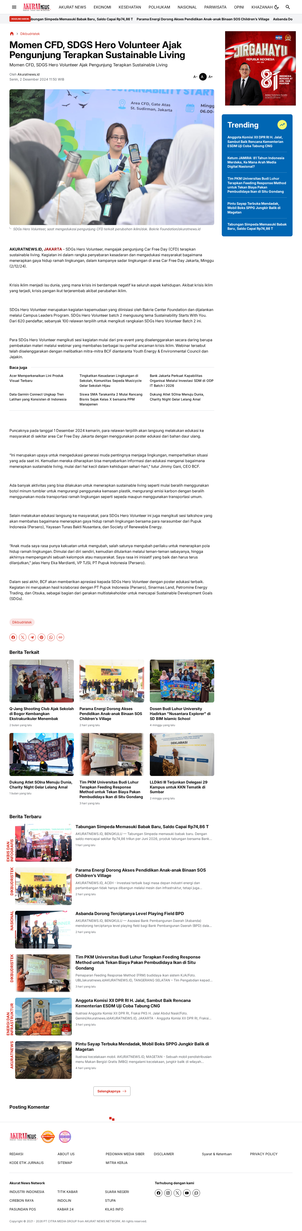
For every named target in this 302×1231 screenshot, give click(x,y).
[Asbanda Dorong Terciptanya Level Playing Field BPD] (43, 930)
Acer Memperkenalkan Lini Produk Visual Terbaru (36, 378)
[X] (22, 637)
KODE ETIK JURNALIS (26, 1163)
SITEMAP (65, 1163)
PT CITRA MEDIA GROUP (60, 1221)
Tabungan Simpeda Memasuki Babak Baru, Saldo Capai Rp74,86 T (142, 826)
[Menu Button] (14, 7)
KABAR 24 (65, 1209)
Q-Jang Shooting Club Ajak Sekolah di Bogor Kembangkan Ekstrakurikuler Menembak (41, 713)
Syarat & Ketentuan (217, 1154)
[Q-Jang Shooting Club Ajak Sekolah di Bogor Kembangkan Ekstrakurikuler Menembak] (41, 681)
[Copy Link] (60, 637)
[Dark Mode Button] (276, 7)
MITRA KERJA (117, 1163)
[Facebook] (13, 637)
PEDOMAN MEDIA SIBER (125, 1154)
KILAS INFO (114, 1209)
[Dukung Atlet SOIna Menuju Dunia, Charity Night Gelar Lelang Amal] (41, 754)
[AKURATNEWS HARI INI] (37, 7)
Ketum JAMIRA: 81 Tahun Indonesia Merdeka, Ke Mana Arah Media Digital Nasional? (255, 162)
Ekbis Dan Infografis (10, 850)
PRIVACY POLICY (264, 1154)
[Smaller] (195, 77)
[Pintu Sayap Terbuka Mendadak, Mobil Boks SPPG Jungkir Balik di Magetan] (43, 1060)
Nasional (12, 920)
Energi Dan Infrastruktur (10, 1019)
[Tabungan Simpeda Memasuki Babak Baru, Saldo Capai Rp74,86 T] (43, 843)
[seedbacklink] (48, 1137)
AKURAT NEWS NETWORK (102, 1221)
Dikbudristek (22, 622)
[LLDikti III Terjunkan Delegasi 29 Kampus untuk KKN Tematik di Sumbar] (182, 754)
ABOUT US (66, 1154)
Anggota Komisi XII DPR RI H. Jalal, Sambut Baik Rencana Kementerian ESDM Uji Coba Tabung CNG (133, 1003)
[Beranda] (11, 33)
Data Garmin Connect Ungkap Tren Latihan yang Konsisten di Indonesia (38, 396)
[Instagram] (168, 1193)
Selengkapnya (108, 1091)
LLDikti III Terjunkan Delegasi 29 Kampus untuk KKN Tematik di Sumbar (178, 787)
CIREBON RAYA (21, 1200)
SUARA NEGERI (117, 1192)
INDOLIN (64, 1200)
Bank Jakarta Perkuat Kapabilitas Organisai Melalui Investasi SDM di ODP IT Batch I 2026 (182, 381)
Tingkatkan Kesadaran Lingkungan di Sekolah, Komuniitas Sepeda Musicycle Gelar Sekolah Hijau (111, 381)
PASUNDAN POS (22, 1209)
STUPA (110, 1200)
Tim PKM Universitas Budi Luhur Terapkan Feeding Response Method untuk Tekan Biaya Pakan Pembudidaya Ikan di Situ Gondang (111, 789)
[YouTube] (187, 1193)
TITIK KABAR (67, 1192)
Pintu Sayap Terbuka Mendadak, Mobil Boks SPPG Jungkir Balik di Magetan (142, 1046)
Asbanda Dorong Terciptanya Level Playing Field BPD (246, 19)
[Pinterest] (41, 637)
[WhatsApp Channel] (196, 1193)
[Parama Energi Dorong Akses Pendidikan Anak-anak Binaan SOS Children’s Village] (112, 681)
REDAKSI (16, 1154)
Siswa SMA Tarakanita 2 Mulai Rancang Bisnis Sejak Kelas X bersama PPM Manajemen (111, 399)
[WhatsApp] (51, 637)
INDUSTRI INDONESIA (26, 1192)
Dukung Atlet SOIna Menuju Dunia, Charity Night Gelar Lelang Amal (177, 396)
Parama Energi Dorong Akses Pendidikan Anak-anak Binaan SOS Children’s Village (134, 19)
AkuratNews (12, 1055)
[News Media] (65, 1137)
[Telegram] (32, 637)
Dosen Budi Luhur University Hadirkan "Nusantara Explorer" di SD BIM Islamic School (180, 713)
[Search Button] (288, 7)
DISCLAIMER (164, 1154)
